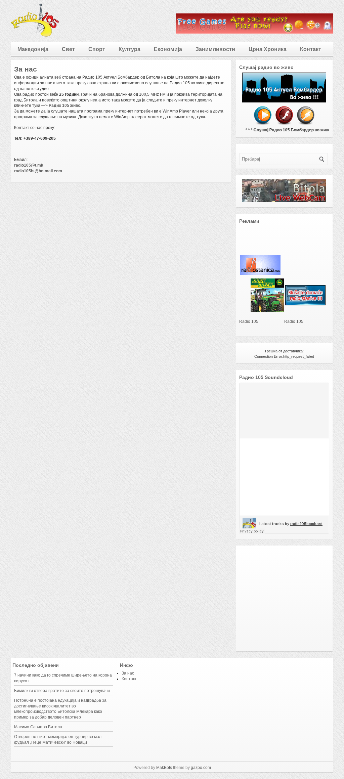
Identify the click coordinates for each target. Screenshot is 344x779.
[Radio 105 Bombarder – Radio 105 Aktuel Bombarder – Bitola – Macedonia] (35, 35)
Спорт (96, 49)
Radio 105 (248, 321)
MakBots (164, 767)
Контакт (310, 49)
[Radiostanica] (260, 273)
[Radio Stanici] (305, 304)
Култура (129, 49)
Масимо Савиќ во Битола (38, 727)
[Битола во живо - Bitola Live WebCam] (284, 201)
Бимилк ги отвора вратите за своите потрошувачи (62, 690)
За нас (128, 673)
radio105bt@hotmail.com (38, 171)
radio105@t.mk (28, 165)
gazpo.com (201, 767)
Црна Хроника (268, 49)
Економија (168, 49)
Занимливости (215, 49)
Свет (68, 49)
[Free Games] (254, 32)
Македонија (32, 49)
